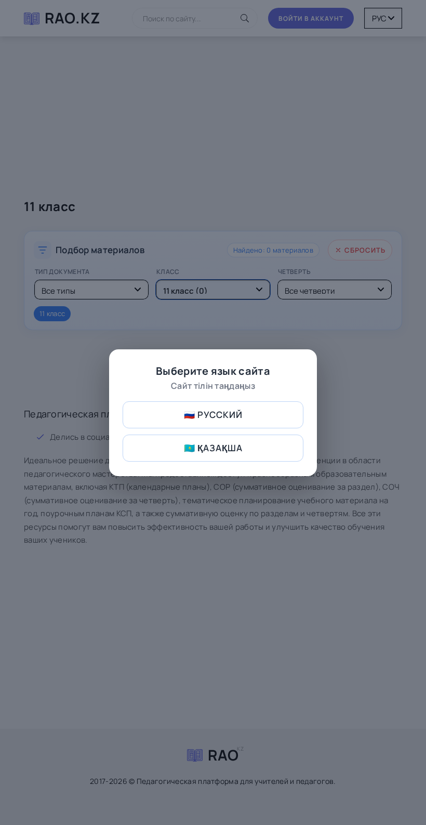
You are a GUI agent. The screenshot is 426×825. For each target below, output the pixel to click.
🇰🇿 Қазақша (213, 448)
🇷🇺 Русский (213, 415)
